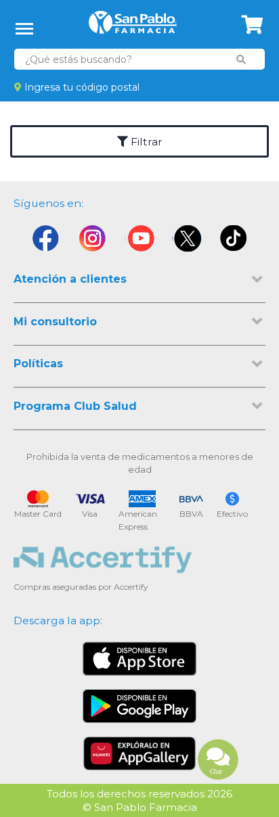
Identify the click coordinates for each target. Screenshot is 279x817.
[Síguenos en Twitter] (187, 241)
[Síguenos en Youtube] (139, 241)
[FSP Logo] (133, 27)
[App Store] (139, 659)
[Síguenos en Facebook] (45, 241)
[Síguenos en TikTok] (234, 241)
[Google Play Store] (139, 706)
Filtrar (145, 141)
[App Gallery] (139, 753)
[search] (241, 59)
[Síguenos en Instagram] (92, 241)
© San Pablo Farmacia (140, 807)
